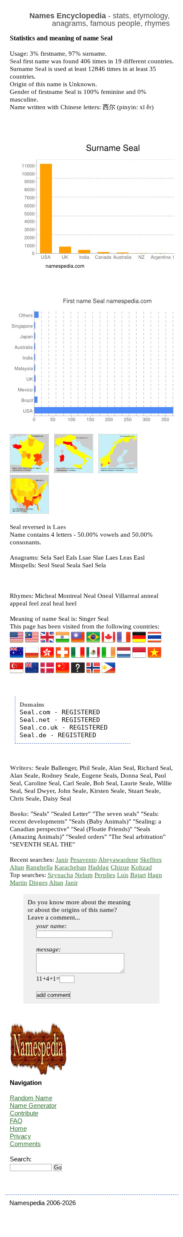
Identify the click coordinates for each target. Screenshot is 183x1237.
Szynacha (60, 875)
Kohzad (141, 867)
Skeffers (151, 859)
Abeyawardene (118, 859)
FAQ (16, 1120)
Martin (18, 882)
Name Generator (33, 1105)
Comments (25, 1143)
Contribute (24, 1113)
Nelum (84, 875)
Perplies (104, 875)
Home (18, 1128)
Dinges (38, 882)
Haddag (98, 867)
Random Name (31, 1097)
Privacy (20, 1136)
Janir (62, 859)
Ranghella (39, 867)
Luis (123, 875)
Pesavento (83, 859)
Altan (17, 867)
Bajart (138, 875)
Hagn (155, 875)
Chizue (120, 867)
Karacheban (70, 867)
